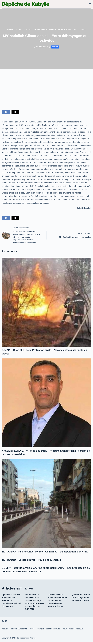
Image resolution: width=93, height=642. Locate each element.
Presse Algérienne (19, 629)
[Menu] (90, 4)
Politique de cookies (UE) (73, 629)
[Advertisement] (46, 87)
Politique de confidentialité (48, 629)
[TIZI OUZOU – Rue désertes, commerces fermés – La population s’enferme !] (46, 503)
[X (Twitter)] (15, 112)
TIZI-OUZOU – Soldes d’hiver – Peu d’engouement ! (31, 560)
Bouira (55, 47)
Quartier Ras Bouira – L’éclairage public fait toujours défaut (81, 597)
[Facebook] (6, 112)
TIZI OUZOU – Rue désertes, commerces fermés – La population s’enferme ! (46, 551)
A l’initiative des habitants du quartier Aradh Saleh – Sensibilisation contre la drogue (57, 600)
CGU (32, 629)
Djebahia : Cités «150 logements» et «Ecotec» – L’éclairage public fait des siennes (11, 600)
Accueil (5, 629)
